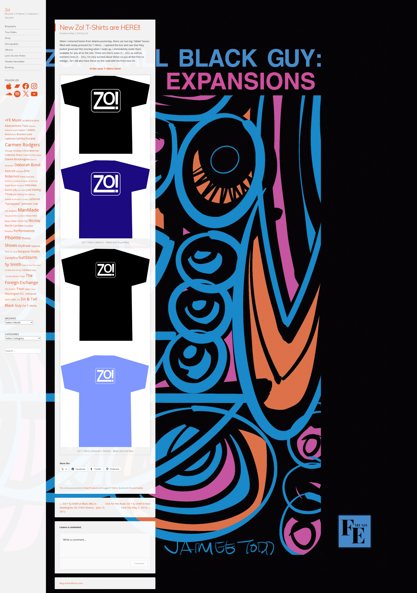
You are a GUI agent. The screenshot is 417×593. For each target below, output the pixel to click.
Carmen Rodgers (22, 145)
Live (35, 204)
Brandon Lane (24, 134)
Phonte (13, 237)
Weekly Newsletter (15, 61)
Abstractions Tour (16, 126)
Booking (9, 67)
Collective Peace (13, 154)
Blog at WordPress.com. (71, 583)
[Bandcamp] (17, 86)
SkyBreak (24, 246)
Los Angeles (11, 210)
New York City (19, 221)
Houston (20, 185)
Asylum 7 (22, 130)
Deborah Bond (27, 164)
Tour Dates (11, 32)
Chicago (9, 150)
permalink (138, 487)
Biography (10, 26)
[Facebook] (26, 86)
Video (27, 289)
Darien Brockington (17, 159)
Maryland (9, 216)
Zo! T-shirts (29, 306)
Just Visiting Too (20, 194)
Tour (20, 288)
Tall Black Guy (29, 270)
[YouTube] (34, 94)
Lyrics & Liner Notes (15, 55)
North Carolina (14, 225)
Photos (26, 238)
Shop (8, 38)
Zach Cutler (10, 299)
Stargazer (24, 251)
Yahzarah (30, 293)
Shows (11, 245)
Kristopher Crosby (20, 199)
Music (29, 215)
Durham (20, 171)
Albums (9, 49)
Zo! (7, 9)
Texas (22, 276)
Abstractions (32, 120)
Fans (23, 176)
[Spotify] (17, 94)
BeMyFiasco (10, 134)
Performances (24, 231)
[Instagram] (34, 86)
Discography (11, 43)
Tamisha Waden (12, 276)
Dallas (38, 155)
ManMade (28, 210)
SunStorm (27, 257)
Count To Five (29, 155)
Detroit (10, 171)
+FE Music (13, 120)
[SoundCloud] (9, 94)
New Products (91, 487)
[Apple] (9, 86)
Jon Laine (22, 190)
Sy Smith (13, 264)
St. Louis (13, 252)
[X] (26, 94)
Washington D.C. (15, 293)
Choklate (17, 150)
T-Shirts (114, 487)
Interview (30, 185)
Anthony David (11, 130)
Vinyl (33, 289)
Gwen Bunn (10, 185)
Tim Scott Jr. (10, 289)
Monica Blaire (20, 216)
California (10, 138)
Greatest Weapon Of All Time (25, 181)
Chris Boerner (30, 150)
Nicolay (35, 220)
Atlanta (31, 129)
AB (23, 121)
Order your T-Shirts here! (105, 68)
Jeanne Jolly (11, 189)
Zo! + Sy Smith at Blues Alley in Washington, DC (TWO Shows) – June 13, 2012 (82, 507)
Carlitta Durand (25, 138)
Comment (139, 563)
